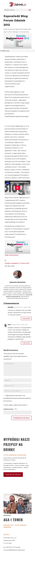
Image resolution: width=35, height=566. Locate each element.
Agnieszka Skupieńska (23, 29)
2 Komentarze (24, 32)
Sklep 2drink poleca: (12, 255)
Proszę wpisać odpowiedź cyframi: (15, 405)
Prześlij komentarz (21, 418)
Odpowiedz (26, 318)
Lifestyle (15, 32)
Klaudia (10, 307)
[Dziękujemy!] (17, 513)
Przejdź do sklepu (13, 474)
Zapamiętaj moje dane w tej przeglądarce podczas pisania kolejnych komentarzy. (17, 398)
